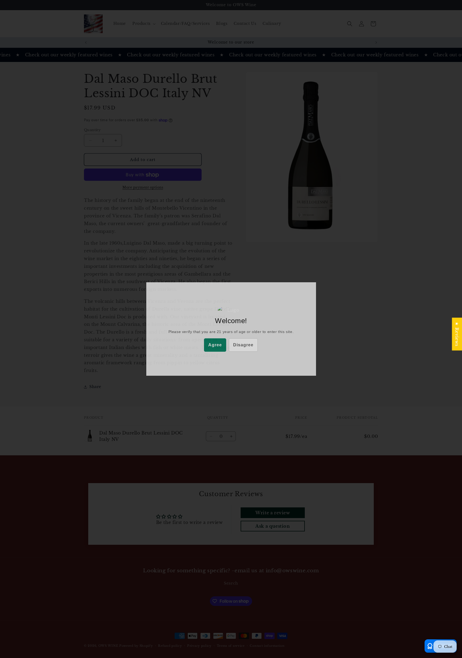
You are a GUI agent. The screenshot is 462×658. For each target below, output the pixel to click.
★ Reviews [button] (457, 334)
